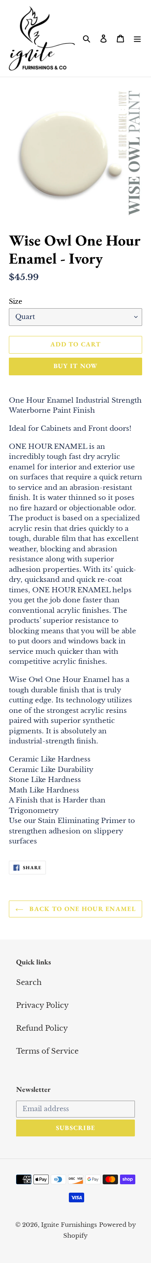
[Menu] (137, 38)
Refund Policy (42, 1028)
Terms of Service (47, 1051)
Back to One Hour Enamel (81, 909)
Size (15, 301)
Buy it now (76, 366)
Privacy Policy (42, 1005)
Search (28, 982)
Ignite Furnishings (69, 1224)
